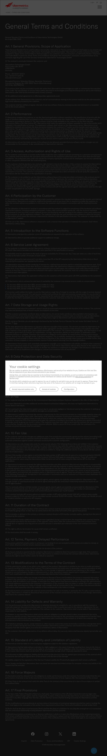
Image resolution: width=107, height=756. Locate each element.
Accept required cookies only (23, 389)
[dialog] (53, 378)
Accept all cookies (49, 389)
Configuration (69, 389)
